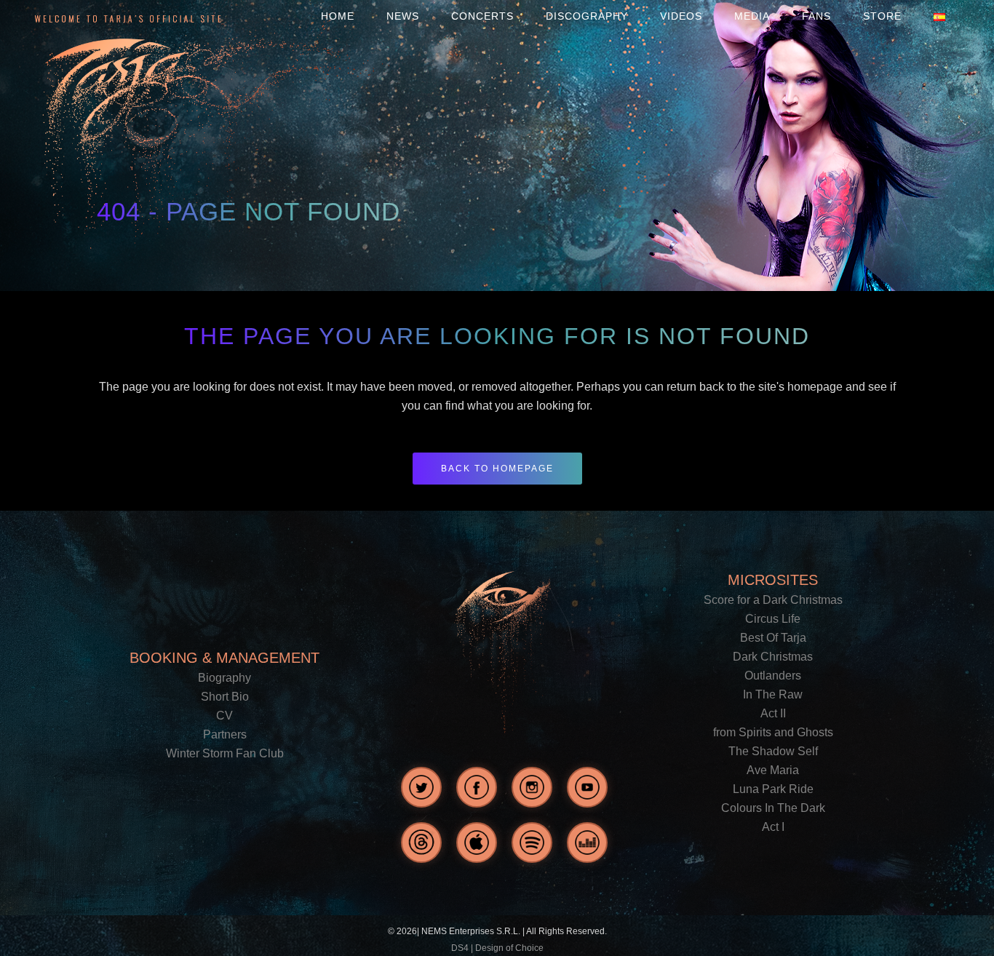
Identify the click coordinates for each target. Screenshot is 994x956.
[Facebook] (476, 787)
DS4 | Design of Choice (497, 948)
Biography (224, 678)
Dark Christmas (773, 656)
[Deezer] (587, 842)
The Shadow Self (773, 751)
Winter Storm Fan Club (225, 753)
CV (224, 715)
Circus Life (772, 619)
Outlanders (772, 675)
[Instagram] (532, 787)
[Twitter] (421, 787)
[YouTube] (587, 787)
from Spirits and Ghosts (773, 732)
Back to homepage (497, 468)
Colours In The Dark (773, 808)
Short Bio (225, 696)
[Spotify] (532, 842)
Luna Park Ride (773, 789)
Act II (773, 713)
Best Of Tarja (773, 638)
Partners (225, 734)
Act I (773, 827)
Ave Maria (773, 770)
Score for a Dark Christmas (773, 600)
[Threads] (421, 842)
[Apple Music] (476, 842)
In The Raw (773, 694)
